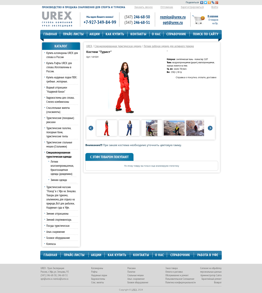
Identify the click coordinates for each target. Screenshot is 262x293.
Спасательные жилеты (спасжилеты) (58, 110)
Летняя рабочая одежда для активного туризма (169, 46)
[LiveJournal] (213, 2)
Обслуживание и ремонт (177, 275)
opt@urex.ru (173, 22)
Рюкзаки (131, 268)
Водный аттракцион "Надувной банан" (56, 89)
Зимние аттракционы (57, 213)
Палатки (131, 271)
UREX (89, 46)
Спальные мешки (135, 275)
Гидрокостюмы (98, 279)
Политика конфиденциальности (180, 282)
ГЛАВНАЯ (50, 34)
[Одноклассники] (209, 2)
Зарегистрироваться (192, 7)
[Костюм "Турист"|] (124, 113)
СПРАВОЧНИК (176, 34)
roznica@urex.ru (173, 17)
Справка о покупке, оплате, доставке (196, 77)
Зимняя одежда (59, 180)
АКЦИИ (94, 34)
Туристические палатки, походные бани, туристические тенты (58, 132)
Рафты (94, 271)
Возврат (218, 282)
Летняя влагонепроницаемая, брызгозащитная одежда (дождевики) (62, 167)
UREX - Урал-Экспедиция (52, 268)
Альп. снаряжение (55, 232)
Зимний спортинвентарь (58, 219)
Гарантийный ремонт (212, 279)
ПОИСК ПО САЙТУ (206, 34)
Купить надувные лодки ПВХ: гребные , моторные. (61, 79)
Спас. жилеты (97, 282)
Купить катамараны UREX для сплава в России (62, 55)
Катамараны (97, 268)
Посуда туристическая (58, 226)
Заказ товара (171, 268)
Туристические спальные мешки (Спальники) (59, 144)
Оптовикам (166, 7)
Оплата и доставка (174, 271)
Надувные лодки (99, 275)
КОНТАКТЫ (138, 34)
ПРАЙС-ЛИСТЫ (73, 34)
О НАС (156, 34)
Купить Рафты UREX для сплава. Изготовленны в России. (59, 67)
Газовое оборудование (58, 238)
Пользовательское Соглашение (179, 279)
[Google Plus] (217, 2)
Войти (214, 7)
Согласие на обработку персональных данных (211, 269)
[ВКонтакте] (202, 2)
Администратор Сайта (211, 275)
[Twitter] (205, 2)
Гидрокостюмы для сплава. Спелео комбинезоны (60, 99)
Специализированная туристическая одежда (117, 46)
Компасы (51, 244)
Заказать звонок (143, 7)
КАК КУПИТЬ (115, 34)
